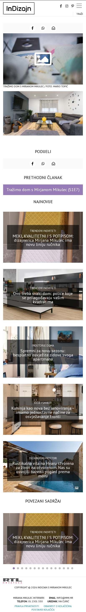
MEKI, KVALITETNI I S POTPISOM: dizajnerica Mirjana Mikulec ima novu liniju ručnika (43, 240)
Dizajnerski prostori (43, 458)
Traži (79, 13)
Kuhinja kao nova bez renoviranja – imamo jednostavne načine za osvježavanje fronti (43, 412)
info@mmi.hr (65, 597)
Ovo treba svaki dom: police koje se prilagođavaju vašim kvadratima (43, 297)
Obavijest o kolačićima (58, 606)
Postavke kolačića (43, 609)
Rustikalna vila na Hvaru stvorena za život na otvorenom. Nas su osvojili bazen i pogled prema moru (43, 470)
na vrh (79, 579)
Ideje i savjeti (43, 403)
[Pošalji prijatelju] (53, 28)
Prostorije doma (43, 345)
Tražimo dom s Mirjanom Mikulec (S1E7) (43, 189)
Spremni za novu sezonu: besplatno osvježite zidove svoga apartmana (43, 355)
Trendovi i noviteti (43, 231)
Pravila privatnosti (27, 606)
